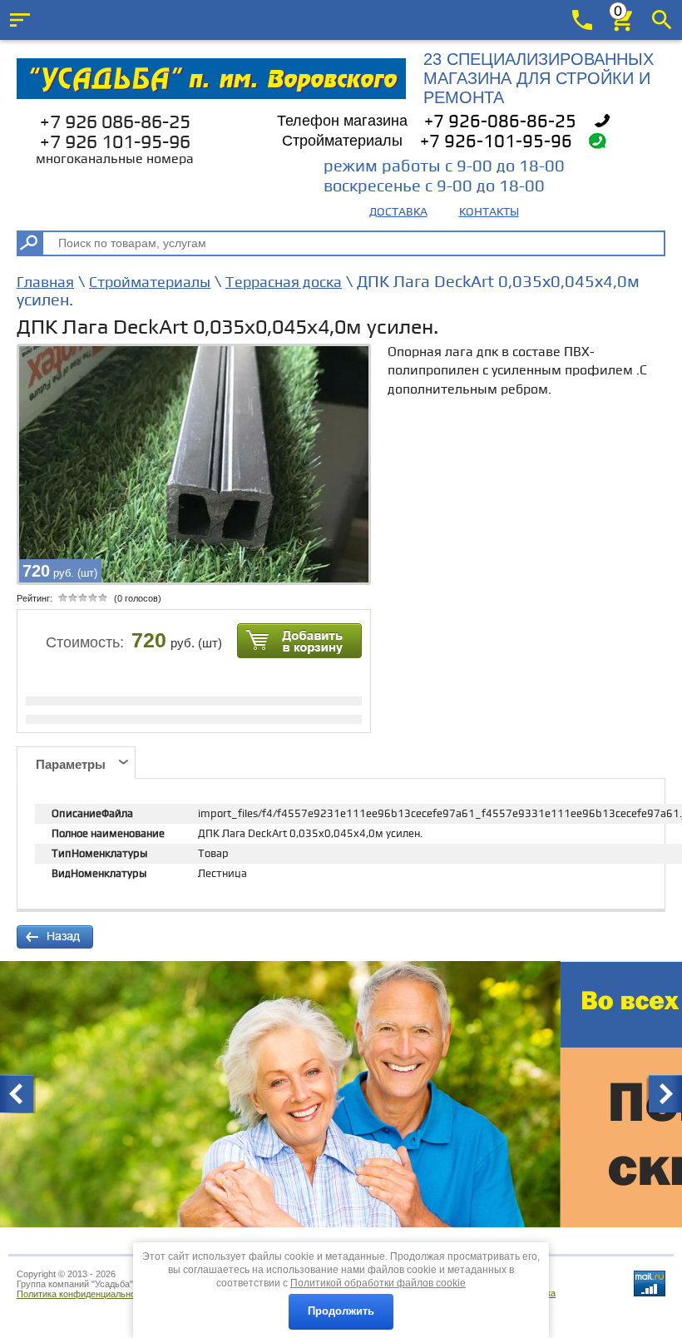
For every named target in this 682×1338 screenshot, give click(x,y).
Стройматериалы (149, 282)
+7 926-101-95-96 (496, 141)
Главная (45, 282)
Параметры (71, 764)
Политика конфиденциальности (83, 1294)
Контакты (489, 212)
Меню (20, 20)
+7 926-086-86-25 (500, 121)
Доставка (398, 212)
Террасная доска (283, 282)
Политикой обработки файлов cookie (378, 1283)
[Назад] (55, 937)
